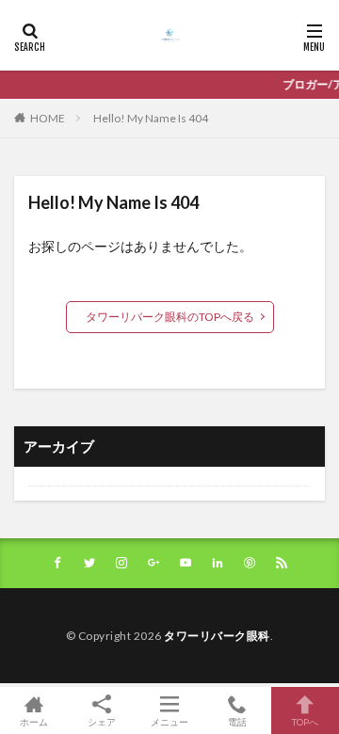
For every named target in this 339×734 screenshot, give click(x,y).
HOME (47, 118)
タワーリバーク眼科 (217, 636)
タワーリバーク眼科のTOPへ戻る (170, 317)
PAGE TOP (309, 688)
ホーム (34, 721)
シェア (102, 721)
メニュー (169, 721)
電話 (237, 721)
